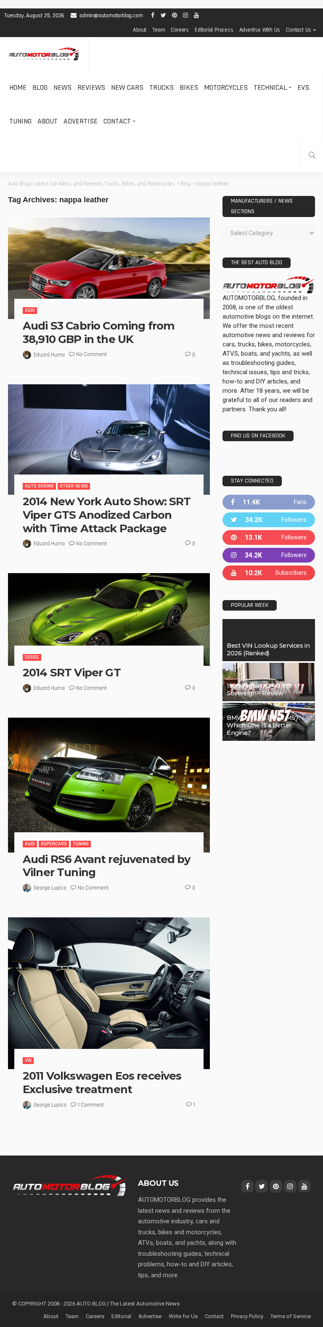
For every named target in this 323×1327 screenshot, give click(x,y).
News (62, 87)
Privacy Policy (247, 1316)
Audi (30, 310)
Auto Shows (39, 486)
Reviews (91, 87)
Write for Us (183, 1316)
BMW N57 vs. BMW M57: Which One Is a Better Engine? (263, 725)
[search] (312, 155)
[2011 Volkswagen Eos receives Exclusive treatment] (109, 993)
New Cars (127, 87)
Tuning (20, 121)
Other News (74, 486)
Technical (270, 87)
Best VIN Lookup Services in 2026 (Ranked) (268, 649)
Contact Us (298, 30)
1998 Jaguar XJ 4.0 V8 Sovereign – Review (258, 689)
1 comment (91, 1105)
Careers (180, 30)
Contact (117, 121)
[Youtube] (268, 573)
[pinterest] (268, 537)
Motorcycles (226, 87)
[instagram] (268, 555)
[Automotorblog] (44, 54)
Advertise (81, 121)
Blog (40, 87)
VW (28, 1060)
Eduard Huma (49, 354)
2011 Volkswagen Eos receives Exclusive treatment (102, 1082)
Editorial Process (214, 30)
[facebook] (268, 502)
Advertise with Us (260, 30)
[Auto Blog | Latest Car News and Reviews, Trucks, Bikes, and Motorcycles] (69, 1185)
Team (158, 30)
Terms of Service (290, 1316)
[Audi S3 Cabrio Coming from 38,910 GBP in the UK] (109, 268)
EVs (303, 87)
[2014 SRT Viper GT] (109, 619)
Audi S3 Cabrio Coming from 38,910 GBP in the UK (99, 332)
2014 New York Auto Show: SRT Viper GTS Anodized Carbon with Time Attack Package (107, 515)
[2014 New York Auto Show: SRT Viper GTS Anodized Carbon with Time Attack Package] (109, 439)
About (139, 30)
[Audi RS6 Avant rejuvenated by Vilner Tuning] (109, 785)
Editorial (121, 1316)
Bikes (189, 87)
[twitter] (268, 519)
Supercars (54, 844)
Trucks (161, 87)
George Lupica (50, 888)
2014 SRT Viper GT (72, 672)
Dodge (32, 657)
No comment (91, 354)
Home (17, 87)
